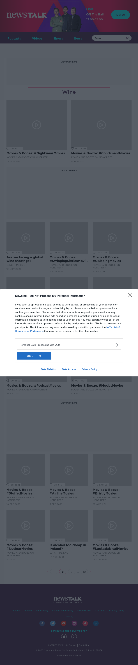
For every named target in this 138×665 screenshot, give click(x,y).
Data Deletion (48, 369)
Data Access (69, 369)
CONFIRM (34, 356)
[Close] (131, 296)
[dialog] (69, 332)
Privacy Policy (89, 369)
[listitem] (69, 345)
